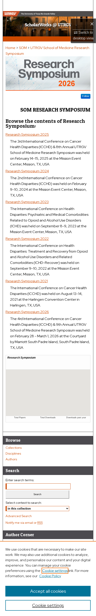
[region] (48, 578)
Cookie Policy (50, 576)
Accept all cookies (48, 591)
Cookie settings (55, 570)
